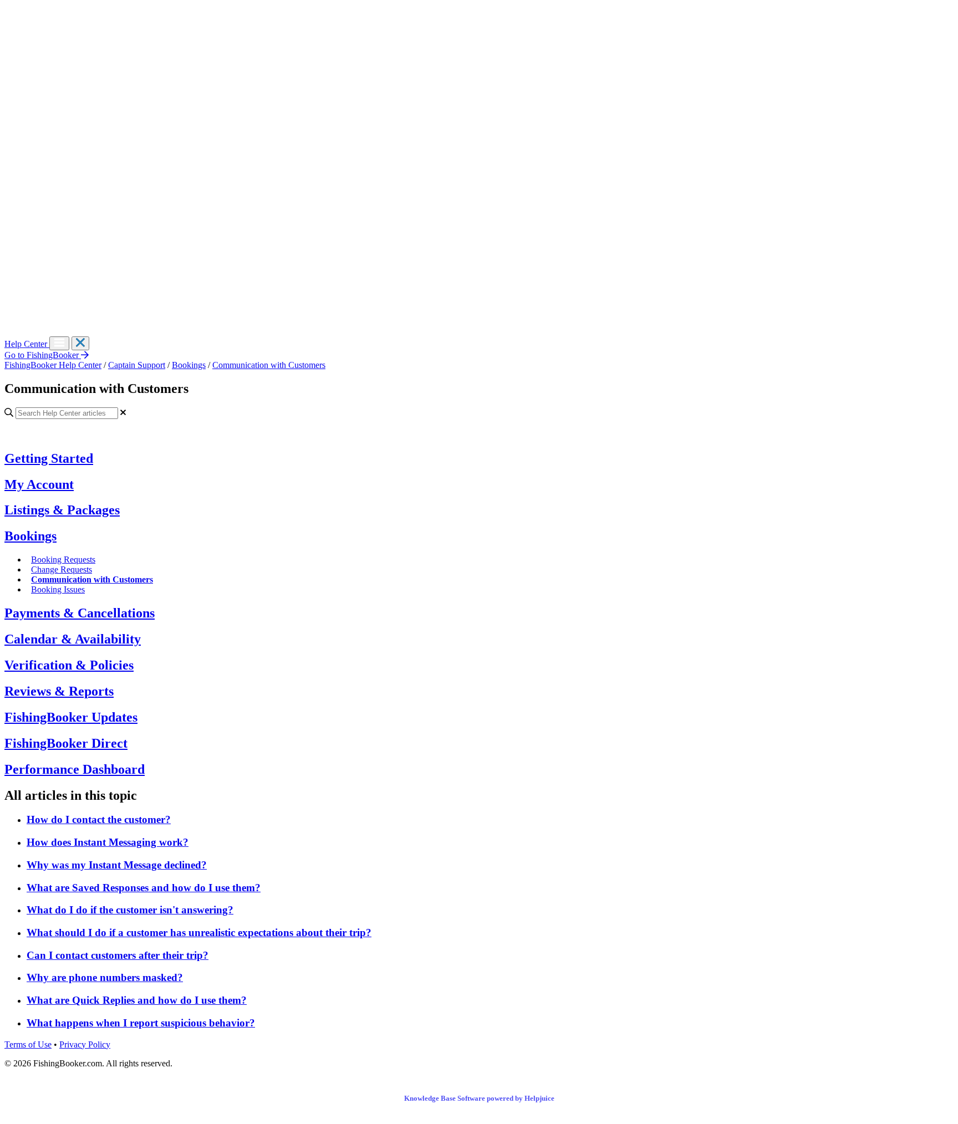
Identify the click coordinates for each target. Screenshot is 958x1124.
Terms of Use (28, 1044)
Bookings (189, 365)
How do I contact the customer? (99, 819)
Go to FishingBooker (42, 355)
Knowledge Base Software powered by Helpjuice (479, 1098)
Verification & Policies (69, 665)
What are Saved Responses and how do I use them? (144, 887)
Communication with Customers (268, 365)
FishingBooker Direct (66, 743)
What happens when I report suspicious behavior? (141, 1023)
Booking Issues (58, 589)
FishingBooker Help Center (52, 365)
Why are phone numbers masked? (105, 977)
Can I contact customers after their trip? (117, 955)
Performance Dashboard (74, 769)
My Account (39, 484)
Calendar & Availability (72, 639)
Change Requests (61, 569)
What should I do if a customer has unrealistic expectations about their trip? (199, 932)
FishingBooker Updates (70, 717)
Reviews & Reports (59, 691)
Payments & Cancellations (79, 613)
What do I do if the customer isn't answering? (130, 910)
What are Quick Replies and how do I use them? (137, 1000)
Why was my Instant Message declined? (117, 865)
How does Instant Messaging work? (107, 842)
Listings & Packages (62, 510)
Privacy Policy (84, 1044)
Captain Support (136, 365)
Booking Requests (63, 559)
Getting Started (48, 458)
